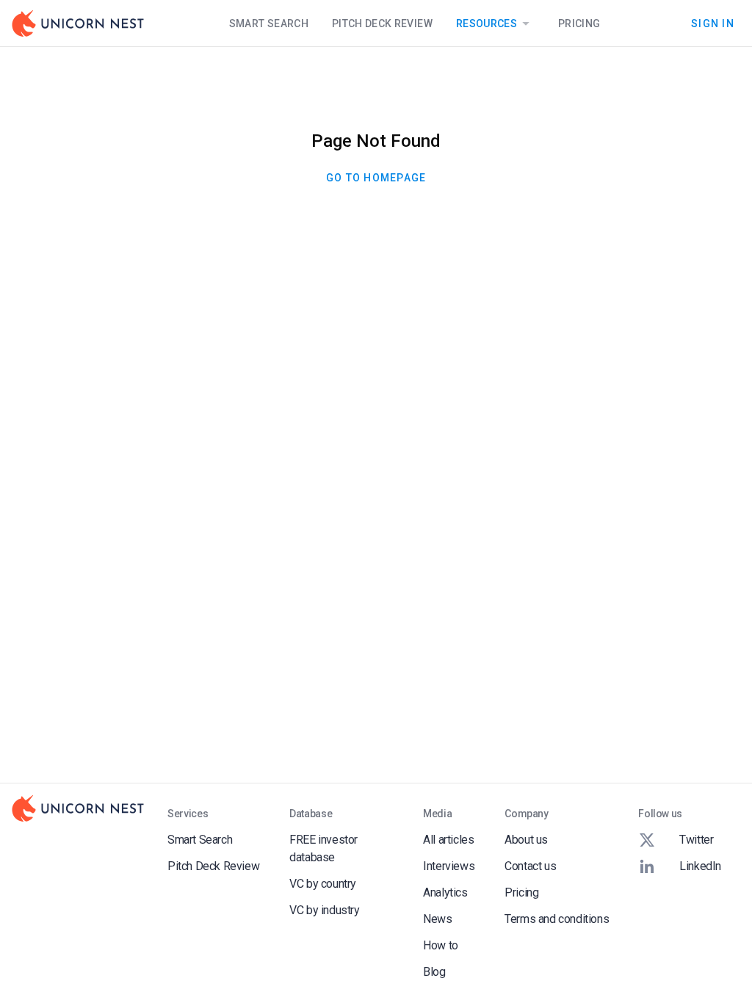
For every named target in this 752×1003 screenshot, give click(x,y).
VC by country (322, 884)
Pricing (579, 23)
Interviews (448, 866)
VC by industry (324, 910)
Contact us (530, 866)
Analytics (445, 892)
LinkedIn (700, 866)
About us (526, 840)
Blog (434, 972)
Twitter (696, 840)
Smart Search (268, 23)
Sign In (712, 23)
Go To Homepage (376, 178)
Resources (486, 23)
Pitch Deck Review (382, 23)
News (437, 919)
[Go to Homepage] (78, 23)
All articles (448, 840)
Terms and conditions (557, 919)
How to (440, 945)
